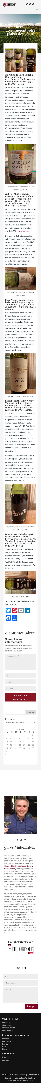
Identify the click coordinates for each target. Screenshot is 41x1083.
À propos (5, 1057)
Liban (4, 1049)
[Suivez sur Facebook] (27, 4)
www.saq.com (24, 231)
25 (11, 748)
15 (29, 741)
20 (20, 745)
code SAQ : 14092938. (15, 205)
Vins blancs (6, 1022)
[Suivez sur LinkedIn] (33, 4)
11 (11, 741)
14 (24, 741)
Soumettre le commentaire (20, 697)
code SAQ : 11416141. (15, 83)
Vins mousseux (8, 1028)
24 (7, 748)
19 (15, 745)
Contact (5, 1060)
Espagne (5, 1039)
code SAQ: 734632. (14, 545)
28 (24, 748)
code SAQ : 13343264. (22, 409)
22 (29, 745)
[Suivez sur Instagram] (30, 4)
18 (11, 745)
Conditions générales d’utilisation (20, 1078)
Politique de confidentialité (20, 1080)
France (5, 1044)
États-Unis (6, 1041)
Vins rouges (7, 1025)
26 (15, 748)
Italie (4, 1046)
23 (33, 745)
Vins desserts (7, 1030)
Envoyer (31, 1006)
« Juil (7, 754)
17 (7, 745)
